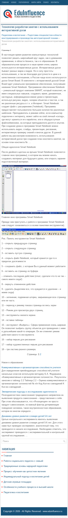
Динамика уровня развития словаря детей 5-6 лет (27, 416)
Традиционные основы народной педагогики (26, 466)
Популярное (24, 2)
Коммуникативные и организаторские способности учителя (31, 367)
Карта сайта (36, 2)
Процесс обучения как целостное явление (25, 471)
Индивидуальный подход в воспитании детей (26, 476)
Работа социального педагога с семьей (23, 461)
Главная (5, 2)
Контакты (55, 2)
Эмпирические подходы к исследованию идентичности (29, 391)
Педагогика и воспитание (13, 35)
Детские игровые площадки (17, 482)
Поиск (46, 2)
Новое (13, 2)
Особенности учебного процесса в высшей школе (28, 487)
